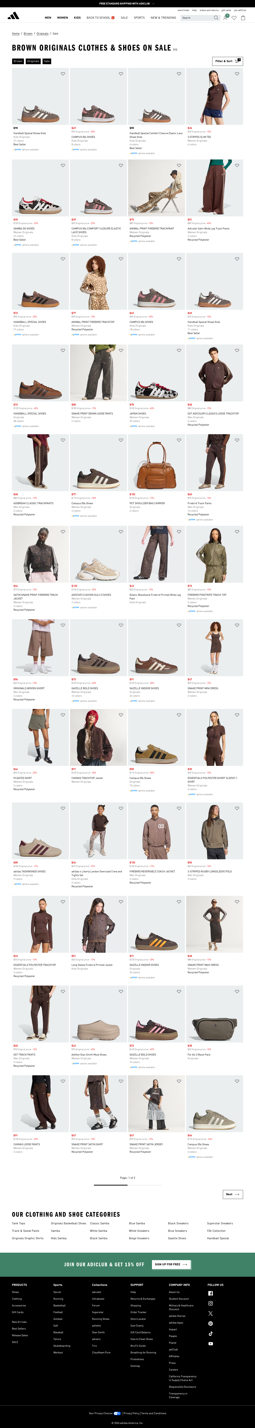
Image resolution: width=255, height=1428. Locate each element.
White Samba (98, 1231)
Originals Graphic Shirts (27, 1238)
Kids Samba (58, 1238)
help (194, 10)
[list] (112, 61)
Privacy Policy (131, 1413)
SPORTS (139, 17)
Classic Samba (99, 1223)
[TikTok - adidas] (225, 1334)
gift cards (226, 10)
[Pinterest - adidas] (225, 1324)
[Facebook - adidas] (225, 1294)
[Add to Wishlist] (63, 74)
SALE (124, 17)
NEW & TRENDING (163, 17)
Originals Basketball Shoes (68, 1223)
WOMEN (62, 17)
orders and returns (209, 10)
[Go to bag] (243, 17)
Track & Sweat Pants (25, 1231)
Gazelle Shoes (177, 1238)
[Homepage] (13, 16)
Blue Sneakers (177, 1231)
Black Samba (98, 1238)
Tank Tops (18, 1223)
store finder (183, 10)
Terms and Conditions (153, 1413)
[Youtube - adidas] (225, 1344)
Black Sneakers (178, 1223)
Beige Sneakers (139, 1238)
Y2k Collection (216, 1231)
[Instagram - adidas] (225, 1304)
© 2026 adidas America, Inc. (127, 1423)
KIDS (77, 17)
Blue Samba (137, 1223)
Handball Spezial (218, 1238)
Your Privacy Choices (101, 1413)
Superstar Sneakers (220, 1223)
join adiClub (240, 10)
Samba (55, 1231)
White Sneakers (139, 1231)
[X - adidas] (225, 1314)
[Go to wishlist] (234, 17)
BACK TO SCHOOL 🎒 (101, 17)
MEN (48, 17)
